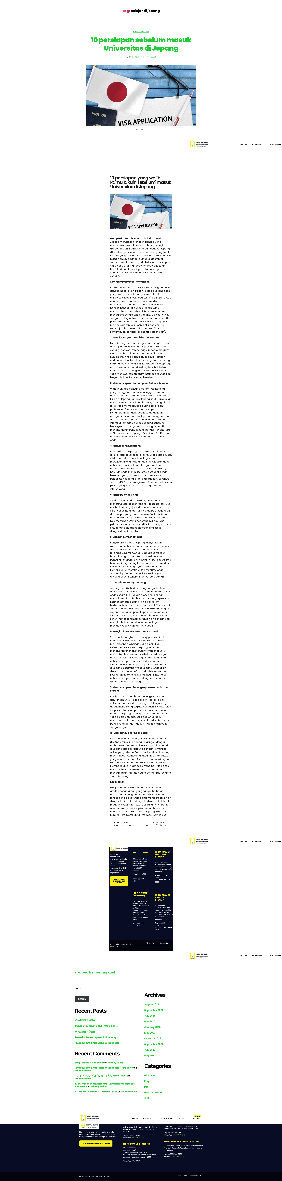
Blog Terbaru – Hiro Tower (89, 1062)
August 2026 (151, 1004)
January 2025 (152, 1027)
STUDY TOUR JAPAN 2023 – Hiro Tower (96, 1091)
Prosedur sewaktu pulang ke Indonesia (97, 1043)
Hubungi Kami (165, 943)
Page (147, 1081)
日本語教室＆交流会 (85, 1031)
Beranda (243, 144)
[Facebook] (113, 890)
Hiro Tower (135, 57)
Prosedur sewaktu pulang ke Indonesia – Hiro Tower (104, 1067)
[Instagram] (118, 890)
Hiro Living (150, 1075)
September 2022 (153, 1044)
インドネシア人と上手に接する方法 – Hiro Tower (100, 1075)
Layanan (182, 1118)
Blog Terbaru (166, 1118)
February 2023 (152, 1038)
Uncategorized (141, 31)
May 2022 (150, 1055)
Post (146, 1086)
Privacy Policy (151, 943)
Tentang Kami (257, 144)
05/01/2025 (151, 57)
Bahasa (196, 1117)
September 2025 (153, 1010)
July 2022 (149, 1049)
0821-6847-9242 (138, 1138)
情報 (146, 1098)
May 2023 (150, 1032)
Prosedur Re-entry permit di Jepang (95, 1037)
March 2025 (151, 1021)
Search (77, 988)
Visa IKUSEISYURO (85, 1020)
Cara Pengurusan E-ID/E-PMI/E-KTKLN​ (96, 1026)
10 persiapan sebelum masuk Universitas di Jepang (141, 44)
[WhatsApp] (124, 890)
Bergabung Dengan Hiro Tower (119, 881)
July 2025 (150, 1015)
